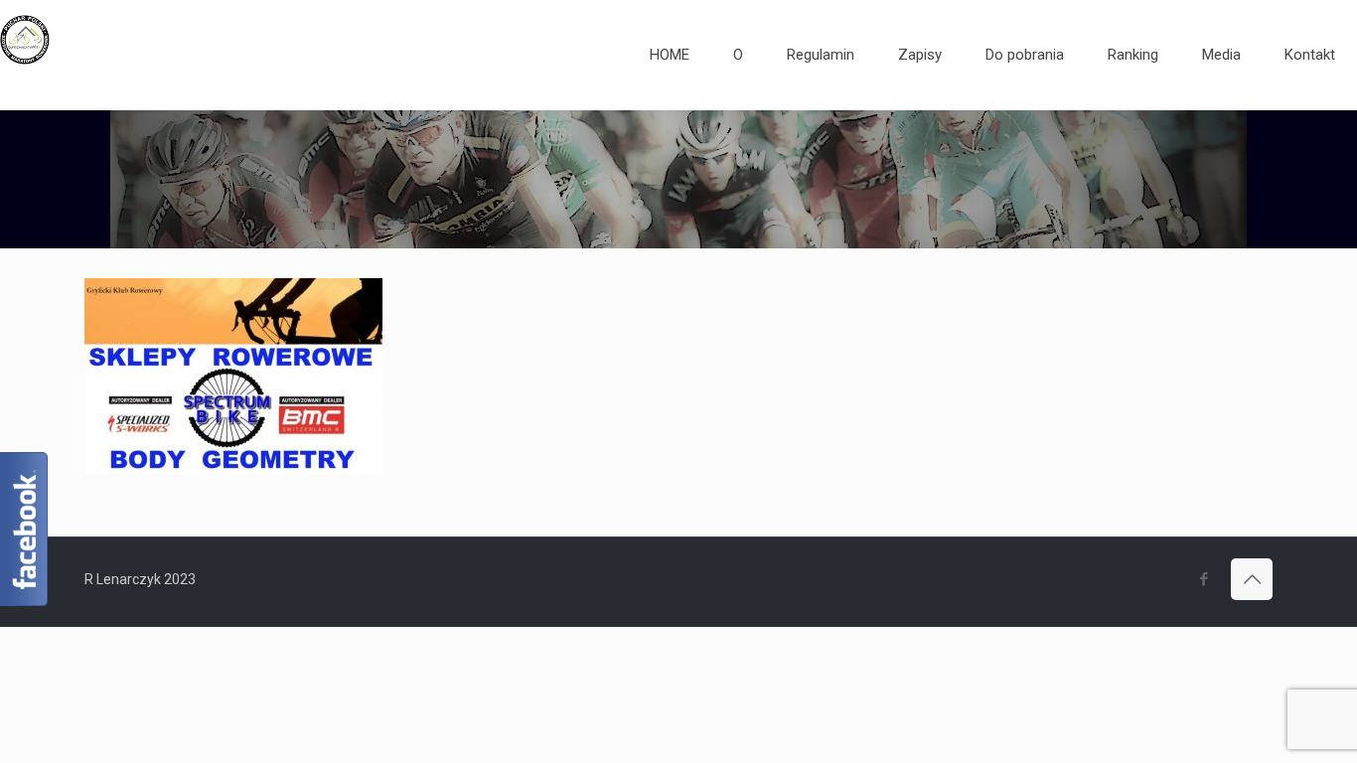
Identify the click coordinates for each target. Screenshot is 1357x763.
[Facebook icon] (1203, 579)
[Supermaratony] (25, 54)
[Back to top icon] (1252, 579)
